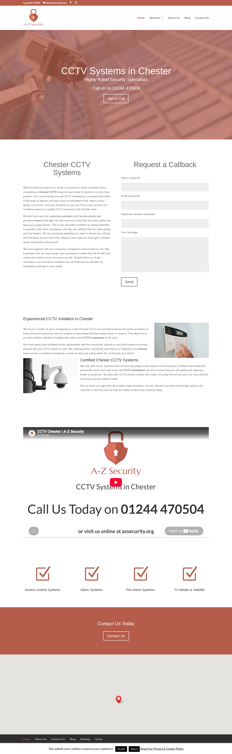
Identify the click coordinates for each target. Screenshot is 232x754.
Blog (187, 18)
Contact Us (202, 18)
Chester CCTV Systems (67, 169)
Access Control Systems (42, 590)
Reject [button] (134, 749)
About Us (174, 18)
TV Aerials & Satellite (189, 590)
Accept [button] (121, 749)
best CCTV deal (32, 224)
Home (141, 18)
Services (154, 18)
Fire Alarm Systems (140, 590)
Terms (98, 739)
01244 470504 (126, 88)
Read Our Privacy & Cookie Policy (162, 748)
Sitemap (85, 739)
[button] (120, 699)
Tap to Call (116, 99)
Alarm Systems (91, 590)
